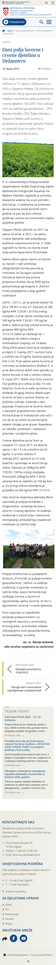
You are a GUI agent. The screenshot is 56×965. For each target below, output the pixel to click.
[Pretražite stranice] (41, 22)
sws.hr (28, 961)
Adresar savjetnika (15, 891)
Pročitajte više (13, 735)
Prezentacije (12, 914)
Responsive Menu (46, 3)
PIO (7, 909)
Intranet (9, 919)
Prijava (8, 923)
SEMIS (8, 905)
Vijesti (10, 30)
